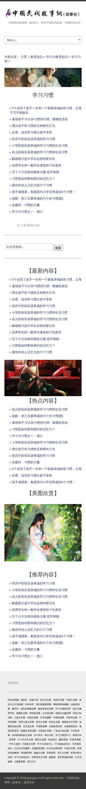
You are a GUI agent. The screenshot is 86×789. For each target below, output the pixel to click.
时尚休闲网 (13, 699)
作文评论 (38, 735)
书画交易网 (32, 717)
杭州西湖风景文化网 (22, 735)
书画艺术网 (58, 699)
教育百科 (77, 735)
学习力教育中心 (63, 735)
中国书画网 (75, 739)
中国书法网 (71, 717)
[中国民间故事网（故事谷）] (43, 13)
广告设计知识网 (61, 730)
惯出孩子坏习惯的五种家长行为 (33, 126)
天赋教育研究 (55, 726)
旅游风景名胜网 (45, 708)
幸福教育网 (26, 752)
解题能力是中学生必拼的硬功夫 (33, 159)
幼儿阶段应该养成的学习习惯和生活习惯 (39, 152)
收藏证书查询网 (28, 730)
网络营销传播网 (61, 704)
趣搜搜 (52, 757)
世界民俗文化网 (39, 757)
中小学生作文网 (25, 739)
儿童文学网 (19, 717)
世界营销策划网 (65, 757)
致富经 (24, 699)
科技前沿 (52, 739)
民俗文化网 (54, 721)
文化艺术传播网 (22, 748)
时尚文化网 (45, 699)
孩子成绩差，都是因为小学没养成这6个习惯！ (43, 192)
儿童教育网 (19, 761)
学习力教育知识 (57, 57)
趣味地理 (63, 739)
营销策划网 (34, 713)
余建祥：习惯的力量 (26, 205)
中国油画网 (58, 717)
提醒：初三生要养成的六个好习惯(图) (37, 198)
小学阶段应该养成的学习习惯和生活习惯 (39, 145)
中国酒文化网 (44, 730)
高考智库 (29, 704)
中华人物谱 (14, 743)
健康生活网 (21, 713)
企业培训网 (47, 713)
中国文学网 (69, 748)
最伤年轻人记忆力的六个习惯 (32, 185)
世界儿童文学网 (26, 721)
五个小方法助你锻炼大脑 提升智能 (35, 172)
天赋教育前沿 (70, 726)
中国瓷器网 (41, 726)
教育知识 (36, 57)
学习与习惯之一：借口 (27, 211)
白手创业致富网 (54, 748)
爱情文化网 (40, 739)
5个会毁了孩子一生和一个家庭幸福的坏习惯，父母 (47, 279)
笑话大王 (31, 761)
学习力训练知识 (22, 757)
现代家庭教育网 (43, 704)
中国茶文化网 (28, 743)
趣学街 (15, 708)
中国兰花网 (71, 699)
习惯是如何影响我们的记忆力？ (33, 178)
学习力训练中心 (45, 743)
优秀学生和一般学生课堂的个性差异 (36, 165)
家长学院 (49, 735)
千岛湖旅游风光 (62, 743)
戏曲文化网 (39, 752)
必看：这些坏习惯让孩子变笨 (32, 132)
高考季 (12, 739)
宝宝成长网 (28, 726)
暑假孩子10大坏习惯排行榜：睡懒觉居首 (40, 119)
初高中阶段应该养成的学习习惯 (33, 139)
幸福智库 (51, 752)
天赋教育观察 (38, 748)
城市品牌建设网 (28, 708)
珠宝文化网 (41, 721)
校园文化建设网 (63, 713)
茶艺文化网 (63, 752)
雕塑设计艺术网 (69, 721)
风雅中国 (33, 699)
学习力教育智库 (63, 708)
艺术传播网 (45, 717)
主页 (24, 57)
